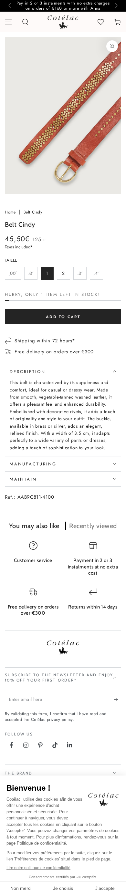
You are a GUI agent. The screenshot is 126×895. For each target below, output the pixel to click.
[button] (25, 21)
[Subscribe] (117, 699)
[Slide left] (10, 6)
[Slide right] (115, 6)
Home (11, 212)
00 (15, 275)
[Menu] (8, 21)
